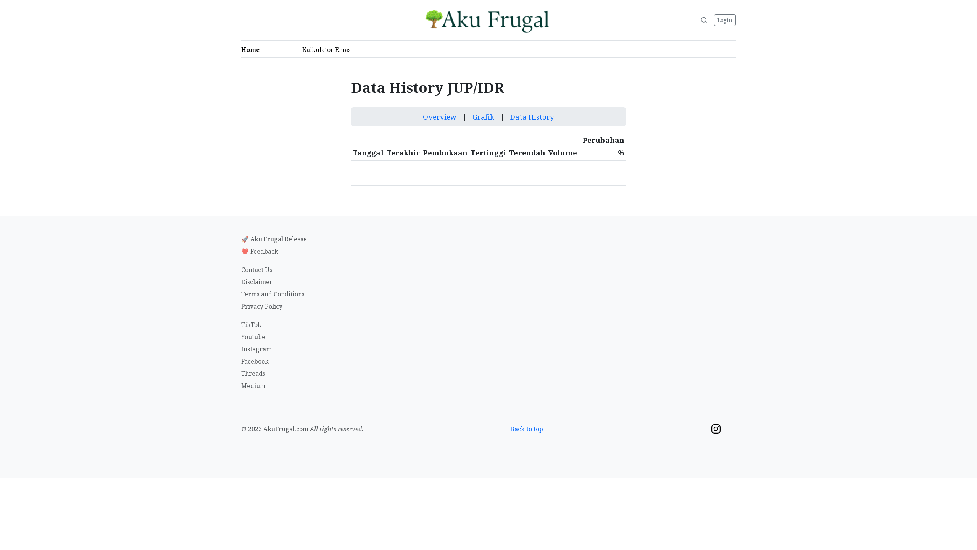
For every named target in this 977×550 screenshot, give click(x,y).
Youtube (253, 337)
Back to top (526, 429)
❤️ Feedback (259, 251)
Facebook (255, 361)
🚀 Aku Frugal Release (274, 239)
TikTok (251, 324)
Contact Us (256, 269)
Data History (532, 116)
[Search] (704, 20)
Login (724, 20)
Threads (253, 373)
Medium (253, 386)
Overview (440, 116)
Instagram (256, 349)
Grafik (484, 116)
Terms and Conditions (273, 294)
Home (252, 49)
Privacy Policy (261, 306)
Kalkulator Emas (328, 49)
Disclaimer (256, 282)
